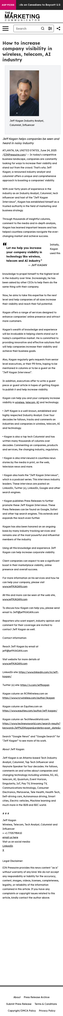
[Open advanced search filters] (50, 28)
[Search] (42, 28)
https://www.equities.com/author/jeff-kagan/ (29, 710)
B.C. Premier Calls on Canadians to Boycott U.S (30, 4)
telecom (30, 402)
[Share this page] (58, 28)
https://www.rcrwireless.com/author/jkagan (28, 697)
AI (37, 402)
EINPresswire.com (14, 154)
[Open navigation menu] (5, 28)
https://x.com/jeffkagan (34, 685)
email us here (10, 837)
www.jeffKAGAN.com (14, 586)
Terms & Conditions (46, 1003)
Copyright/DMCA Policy (22, 1010)
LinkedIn (7, 845)
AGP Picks (8, 5)
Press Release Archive (37, 997)
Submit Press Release (18, 1003)
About (17, 997)
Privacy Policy (47, 1010)
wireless (19, 402)
